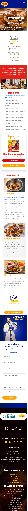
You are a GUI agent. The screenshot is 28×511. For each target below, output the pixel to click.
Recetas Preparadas (14, 482)
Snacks (14, 480)
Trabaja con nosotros (14, 502)
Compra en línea (14, 165)
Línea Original (14, 478)
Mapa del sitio (14, 500)
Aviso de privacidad (14, 498)
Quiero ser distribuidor (14, 506)
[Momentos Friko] (4, 3)
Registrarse (9, 397)
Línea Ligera (14, 474)
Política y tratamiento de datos (14, 496)
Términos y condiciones (14, 494)
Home (4, 27)
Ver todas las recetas (13, 312)
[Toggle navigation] (24, 3)
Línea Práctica (14, 476)
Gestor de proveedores (14, 508)
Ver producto (14, 160)
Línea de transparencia (14, 491)
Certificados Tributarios (14, 504)
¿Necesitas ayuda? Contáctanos (14, 489)
